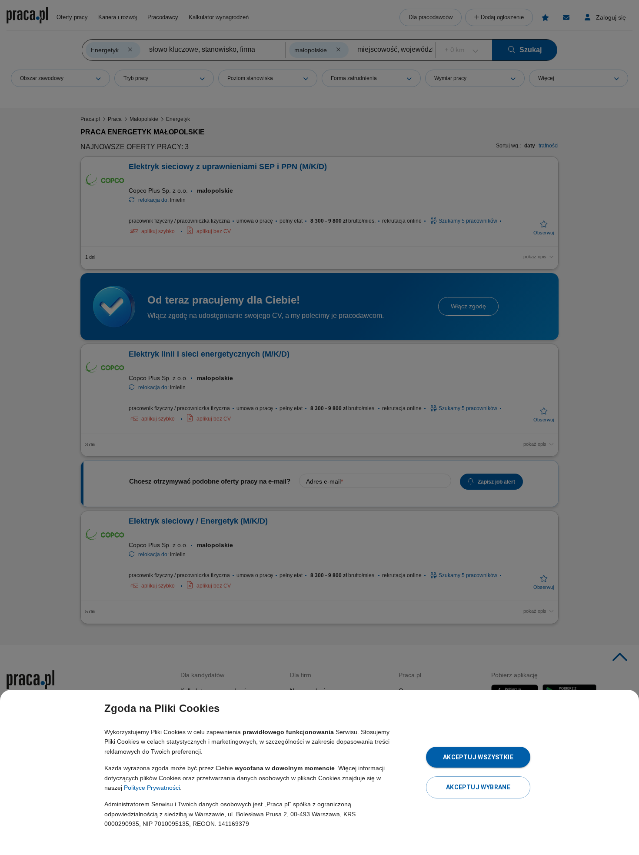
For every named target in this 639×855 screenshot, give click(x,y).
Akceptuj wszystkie (478, 757)
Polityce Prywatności (152, 787)
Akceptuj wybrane (478, 787)
